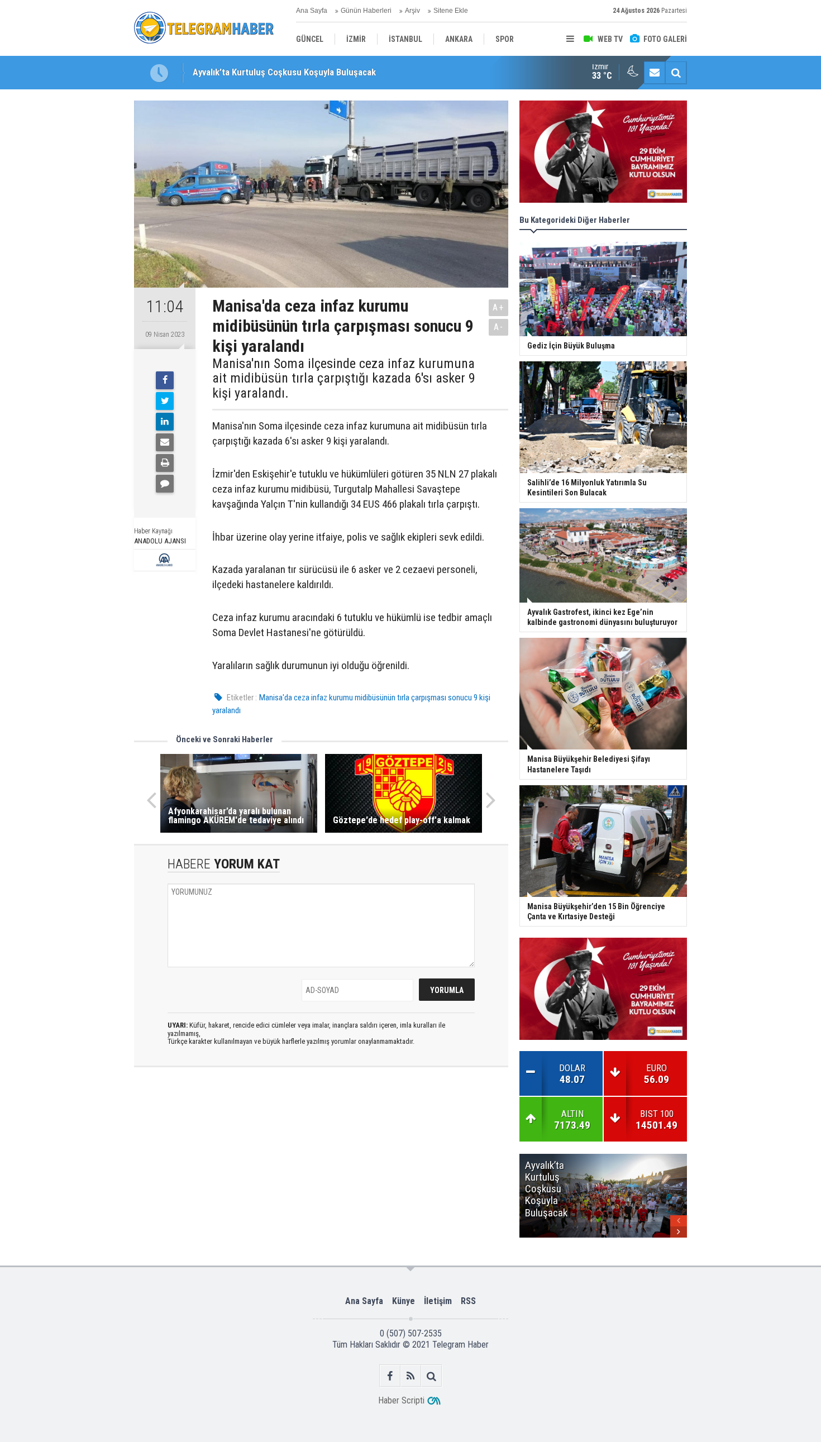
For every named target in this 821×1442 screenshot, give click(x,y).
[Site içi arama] (675, 72)
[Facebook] (165, 380)
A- (499, 327)
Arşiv (412, 11)
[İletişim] (654, 72)
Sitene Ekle (450, 11)
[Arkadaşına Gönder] (165, 442)
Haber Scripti (401, 1400)
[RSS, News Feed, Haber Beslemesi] (410, 1376)
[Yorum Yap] (165, 484)
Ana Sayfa (311, 11)
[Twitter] (165, 401)
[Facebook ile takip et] (390, 1376)
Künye (403, 1301)
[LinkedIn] (165, 422)
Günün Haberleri (366, 11)
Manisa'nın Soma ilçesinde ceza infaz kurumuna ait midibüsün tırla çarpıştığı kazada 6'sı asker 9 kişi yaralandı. (343, 378)
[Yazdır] (165, 463)
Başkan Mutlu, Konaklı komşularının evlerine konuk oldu (300, 72)
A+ (498, 307)
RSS (468, 1301)
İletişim (438, 1301)
